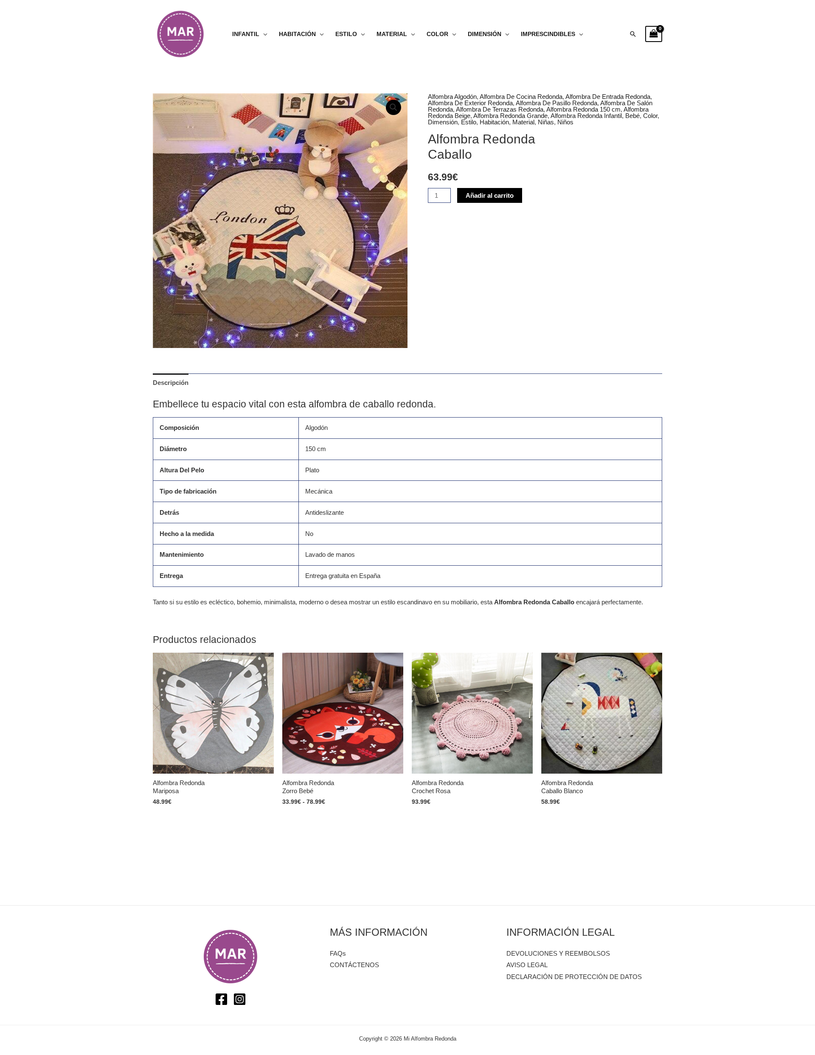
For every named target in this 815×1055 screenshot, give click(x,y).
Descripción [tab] (170, 382)
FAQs (338, 953)
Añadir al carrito (490, 195)
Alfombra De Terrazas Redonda (499, 109)
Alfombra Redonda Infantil (586, 115)
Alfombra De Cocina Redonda (521, 96)
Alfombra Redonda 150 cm (583, 109)
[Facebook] (221, 999)
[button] (633, 34)
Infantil (245, 34)
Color (437, 34)
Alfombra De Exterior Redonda (470, 103)
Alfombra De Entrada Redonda (607, 96)
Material (392, 34)
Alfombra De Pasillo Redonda (556, 103)
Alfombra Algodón (452, 96)
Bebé (632, 115)
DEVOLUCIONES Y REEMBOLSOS (558, 953)
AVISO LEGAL (527, 964)
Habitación (297, 34)
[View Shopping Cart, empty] (653, 34)
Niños (565, 122)
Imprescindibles (548, 34)
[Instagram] (239, 999)
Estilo (346, 34)
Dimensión (484, 34)
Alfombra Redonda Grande (510, 115)
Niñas (546, 122)
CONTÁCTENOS (354, 964)
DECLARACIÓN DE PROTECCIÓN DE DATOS (574, 976)
